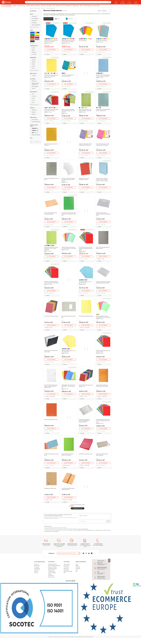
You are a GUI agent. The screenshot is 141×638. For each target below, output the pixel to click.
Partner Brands (51, 577)
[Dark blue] (48, 245)
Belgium (77, 567)
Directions (36, 572)
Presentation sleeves (90, 531)
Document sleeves (48, 533)
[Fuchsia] (82, 38)
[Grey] (37, 39)
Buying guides (66, 571)
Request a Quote (67, 565)
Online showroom (51, 578)
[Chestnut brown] (32, 37)
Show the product (103, 256)
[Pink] (37, 36)
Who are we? (36, 565)
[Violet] (37, 37)
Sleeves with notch (99, 531)
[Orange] (32, 39)
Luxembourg (78, 570)
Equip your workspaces (52, 568)
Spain (77, 571)
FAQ (64, 574)
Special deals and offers (52, 570)
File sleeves (78, 531)
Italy (76, 572)
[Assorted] (37, 32)
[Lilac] (49, 245)
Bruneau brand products (52, 565)
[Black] (32, 41)
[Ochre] (53, 38)
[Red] (32, 36)
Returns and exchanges (68, 572)
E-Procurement (66, 568)
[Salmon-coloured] (106, 38)
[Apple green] (45, 245)
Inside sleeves (85, 530)
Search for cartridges (52, 574)
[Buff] (46, 73)
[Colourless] (32, 43)
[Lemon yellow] (87, 38)
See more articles (77, 508)
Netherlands (78, 568)
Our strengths (36, 568)
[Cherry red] (81, 38)
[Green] (32, 34)
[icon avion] (79, 555)
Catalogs (49, 575)
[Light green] (98, 314)
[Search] (109, 2)
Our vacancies (36, 571)
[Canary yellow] (81, 107)
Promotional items (51, 572)
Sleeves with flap (107, 531)
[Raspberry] (71, 38)
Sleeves (79, 530)
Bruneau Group (37, 567)
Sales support (66, 567)
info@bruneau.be (101, 566)
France (77, 565)
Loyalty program (37, 570)
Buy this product (51, 49)
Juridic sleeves (56, 533)
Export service (66, 570)
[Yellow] (37, 34)
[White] (37, 41)
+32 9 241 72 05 (100, 564)
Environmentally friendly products (54, 567)
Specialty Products (51, 571)
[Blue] (32, 32)
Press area (36, 574)
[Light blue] (49, 73)
